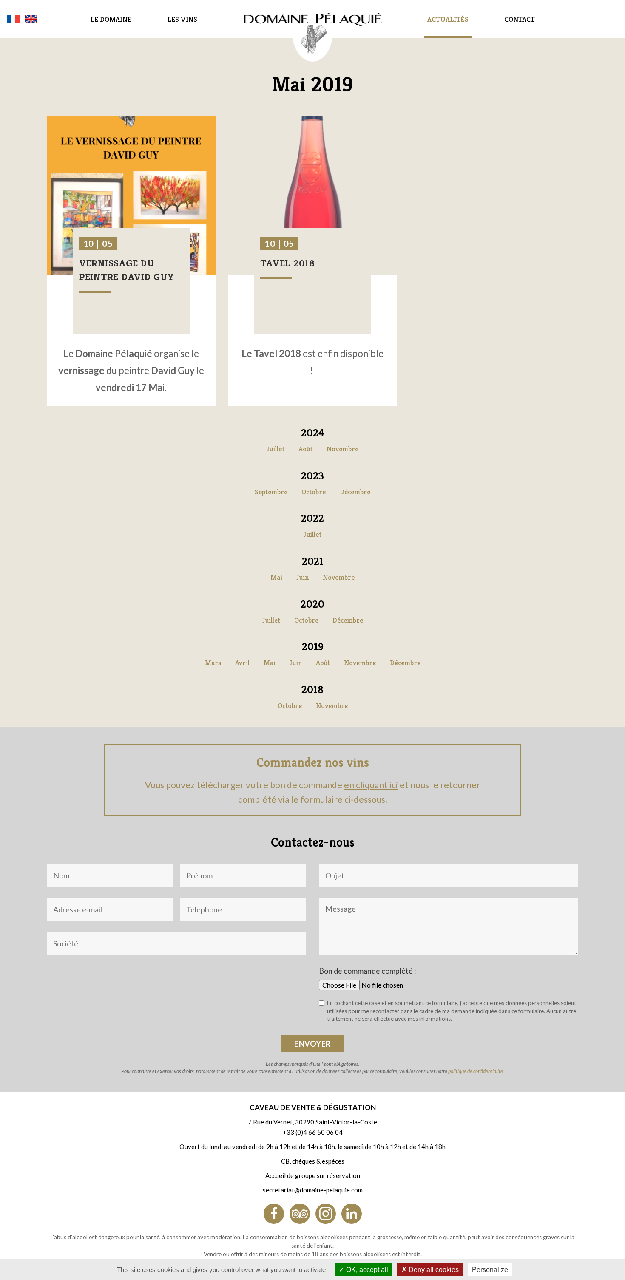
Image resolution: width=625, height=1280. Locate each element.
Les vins (182, 19)
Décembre (355, 491)
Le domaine (111, 19)
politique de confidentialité (475, 1071)
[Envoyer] (312, 1043)
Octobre (313, 491)
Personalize (490, 1269)
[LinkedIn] (351, 1214)
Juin (302, 577)
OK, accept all (366, 1269)
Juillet (275, 448)
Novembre (342, 448)
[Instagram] (325, 1214)
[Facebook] (274, 1214)
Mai (276, 577)
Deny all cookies (433, 1269)
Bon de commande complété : (367, 970)
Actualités (448, 19)
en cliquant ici (371, 784)
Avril (242, 662)
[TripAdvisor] (300, 1214)
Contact (519, 19)
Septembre (271, 491)
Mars (213, 662)
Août (305, 448)
